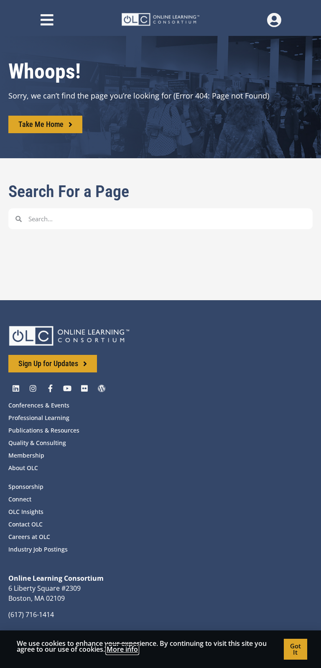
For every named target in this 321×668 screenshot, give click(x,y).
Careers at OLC (29, 537)
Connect (19, 499)
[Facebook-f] (50, 388)
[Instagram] (33, 388)
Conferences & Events (38, 405)
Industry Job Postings (38, 549)
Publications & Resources (43, 430)
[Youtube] (67, 388)
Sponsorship (25, 487)
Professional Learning (38, 418)
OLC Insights (25, 512)
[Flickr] (84, 388)
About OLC (23, 468)
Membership (26, 455)
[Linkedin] (15, 388)
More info (122, 649)
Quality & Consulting (37, 443)
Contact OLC (25, 524)
